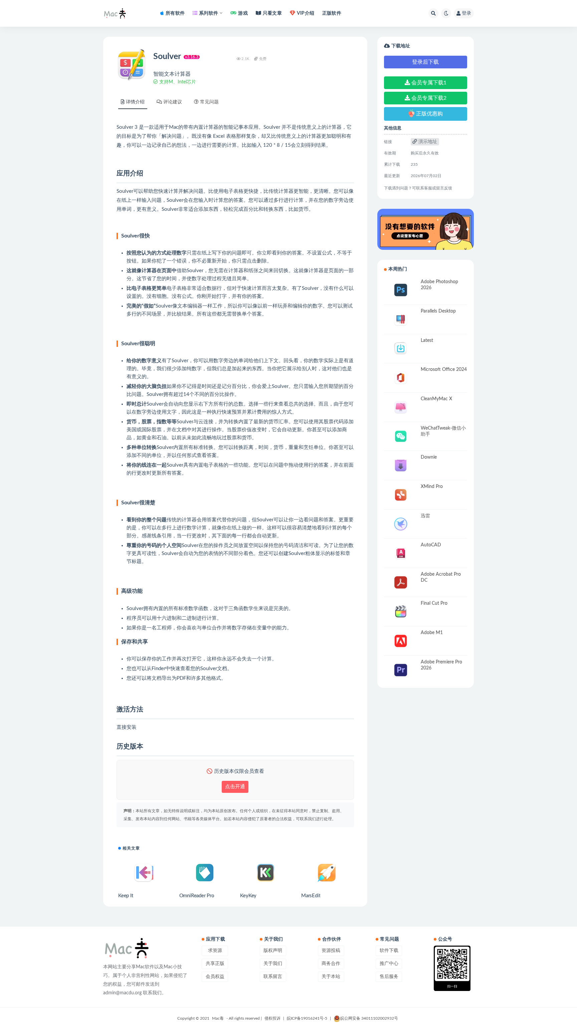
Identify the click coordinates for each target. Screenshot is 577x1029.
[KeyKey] (265, 873)
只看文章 (272, 13)
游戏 (242, 13)
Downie (429, 457)
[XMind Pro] (400, 495)
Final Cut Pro (434, 603)
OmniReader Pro (196, 895)
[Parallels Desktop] (400, 319)
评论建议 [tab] (172, 102)
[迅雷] (400, 524)
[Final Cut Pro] (400, 611)
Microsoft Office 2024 (444, 369)
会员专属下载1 (428, 82)
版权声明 (272, 950)
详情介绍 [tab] (135, 102)
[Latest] (400, 349)
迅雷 (425, 516)
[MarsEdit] (326, 873)
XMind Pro (432, 486)
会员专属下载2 (428, 98)
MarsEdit (310, 895)
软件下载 (389, 950)
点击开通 (235, 786)
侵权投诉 (272, 1018)
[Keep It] (143, 873)
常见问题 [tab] (209, 102)
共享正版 (215, 963)
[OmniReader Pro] (204, 873)
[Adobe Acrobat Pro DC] (400, 582)
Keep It (125, 895)
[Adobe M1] (400, 641)
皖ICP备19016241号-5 (307, 1018)
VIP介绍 (305, 13)
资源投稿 (331, 950)
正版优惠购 (429, 113)
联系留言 (272, 976)
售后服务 (389, 976)
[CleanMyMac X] (400, 407)
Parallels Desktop (438, 311)
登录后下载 (425, 62)
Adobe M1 (432, 632)
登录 (466, 13)
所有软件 (175, 13)
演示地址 (427, 141)
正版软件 (331, 13)
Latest (427, 340)
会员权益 (215, 976)
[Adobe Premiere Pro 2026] (400, 670)
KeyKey (248, 895)
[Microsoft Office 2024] (400, 378)
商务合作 (331, 963)
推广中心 (389, 963)
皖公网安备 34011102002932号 (369, 1018)
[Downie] (400, 465)
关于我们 (272, 963)
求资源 (215, 950)
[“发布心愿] (425, 229)
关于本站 (331, 976)
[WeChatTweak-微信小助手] (400, 436)
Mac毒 (218, 1018)
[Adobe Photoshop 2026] (400, 290)
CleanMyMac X (436, 399)
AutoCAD (431, 545)
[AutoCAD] (400, 553)
